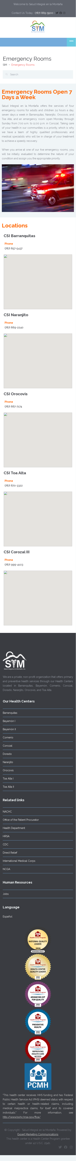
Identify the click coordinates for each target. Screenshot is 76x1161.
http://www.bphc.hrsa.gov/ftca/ (21, 1117)
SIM (5, 64)
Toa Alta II (8, 786)
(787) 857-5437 (13, 248)
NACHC (7, 811)
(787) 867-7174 (13, 406)
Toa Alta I (8, 778)
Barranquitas (10, 712)
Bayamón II (9, 729)
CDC (5, 844)
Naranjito (8, 762)
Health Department (14, 828)
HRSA (6, 836)
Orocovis (8, 770)
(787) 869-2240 (14, 327)
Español (7, 916)
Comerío (8, 737)
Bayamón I (9, 721)
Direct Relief (10, 852)
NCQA (6, 869)
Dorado (7, 753)
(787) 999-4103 (14, 564)
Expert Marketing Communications (37, 1134)
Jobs (6, 893)
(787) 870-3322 (14, 485)
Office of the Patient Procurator (21, 819)
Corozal (7, 745)
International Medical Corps (19, 860)
